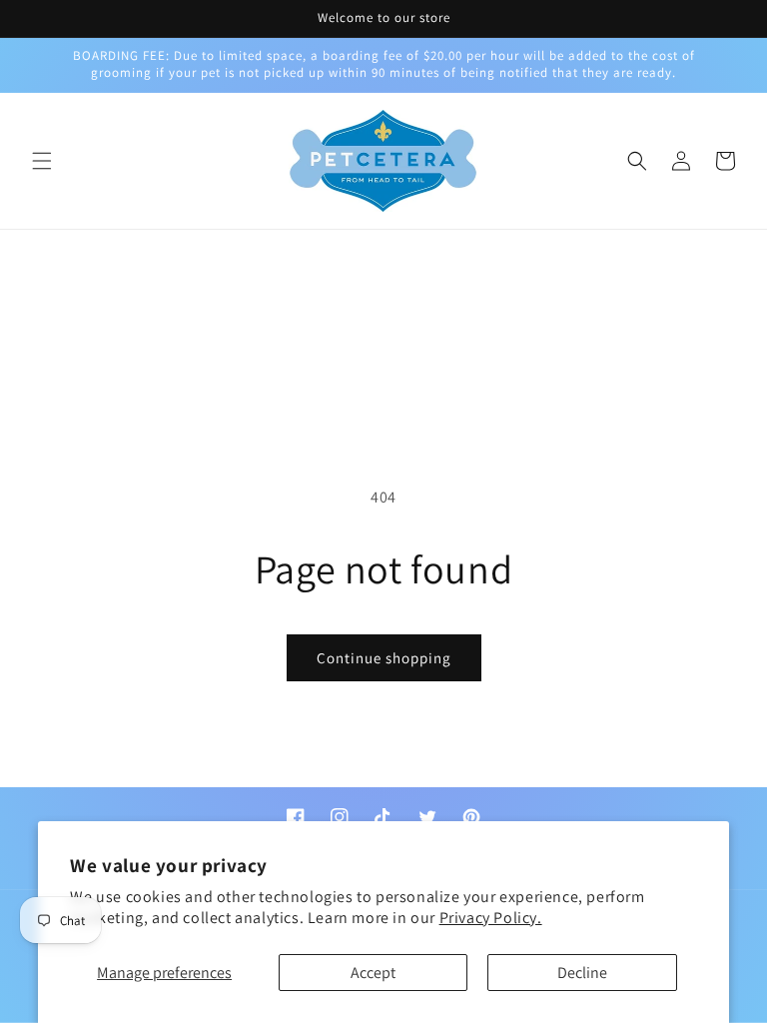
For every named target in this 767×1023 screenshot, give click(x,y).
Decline (582, 972)
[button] (42, 161)
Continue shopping (384, 657)
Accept (373, 972)
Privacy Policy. (490, 917)
